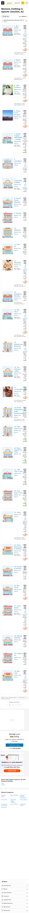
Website (16, 31)
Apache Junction (13, 697)
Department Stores (23, 805)
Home (2, 697)
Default (24, 16)
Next (21, 705)
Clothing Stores (21, 697)
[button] (27, 3)
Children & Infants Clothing (13, 801)
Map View (6, 16)
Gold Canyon (3, 784)
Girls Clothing (23, 799)
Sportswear (4, 807)
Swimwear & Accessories (4, 805)
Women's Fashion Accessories (23, 796)
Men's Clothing (14, 795)
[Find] (22, 2)
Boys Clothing (14, 804)
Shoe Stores (4, 799)
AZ (6, 697)
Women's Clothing (18, 30)
